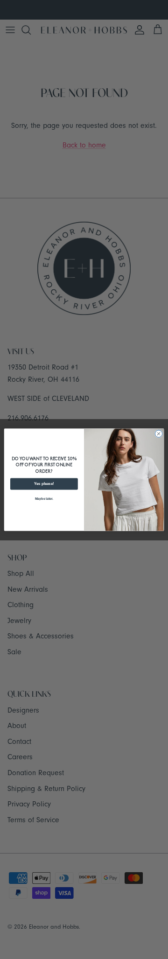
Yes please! (44, 484)
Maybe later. (44, 498)
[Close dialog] (158, 433)
